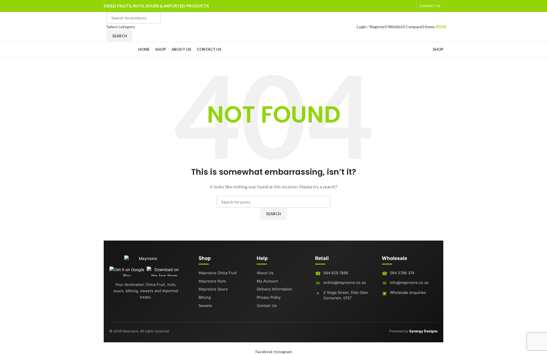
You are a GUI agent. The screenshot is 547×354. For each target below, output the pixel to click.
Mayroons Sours (213, 289)
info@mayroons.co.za (409, 282)
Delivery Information (274, 289)
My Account (267, 281)
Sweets (205, 305)
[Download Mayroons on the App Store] (164, 271)
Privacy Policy (269, 297)
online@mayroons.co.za (344, 282)
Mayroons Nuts (212, 281)
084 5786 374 (402, 272)
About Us (265, 272)
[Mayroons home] (145, 260)
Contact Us (267, 305)
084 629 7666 (335, 272)
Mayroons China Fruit (218, 272)
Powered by (413, 331)
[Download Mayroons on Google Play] (126, 271)
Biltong (205, 297)
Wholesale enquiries (408, 292)
